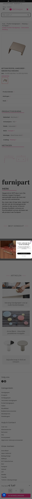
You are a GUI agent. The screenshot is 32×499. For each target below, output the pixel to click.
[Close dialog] (31, 241)
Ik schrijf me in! (24, 253)
